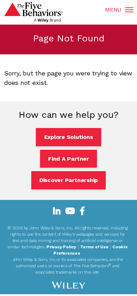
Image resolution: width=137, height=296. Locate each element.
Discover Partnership (68, 180)
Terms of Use (94, 246)
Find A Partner (68, 158)
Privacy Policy (61, 246)
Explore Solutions (68, 137)
